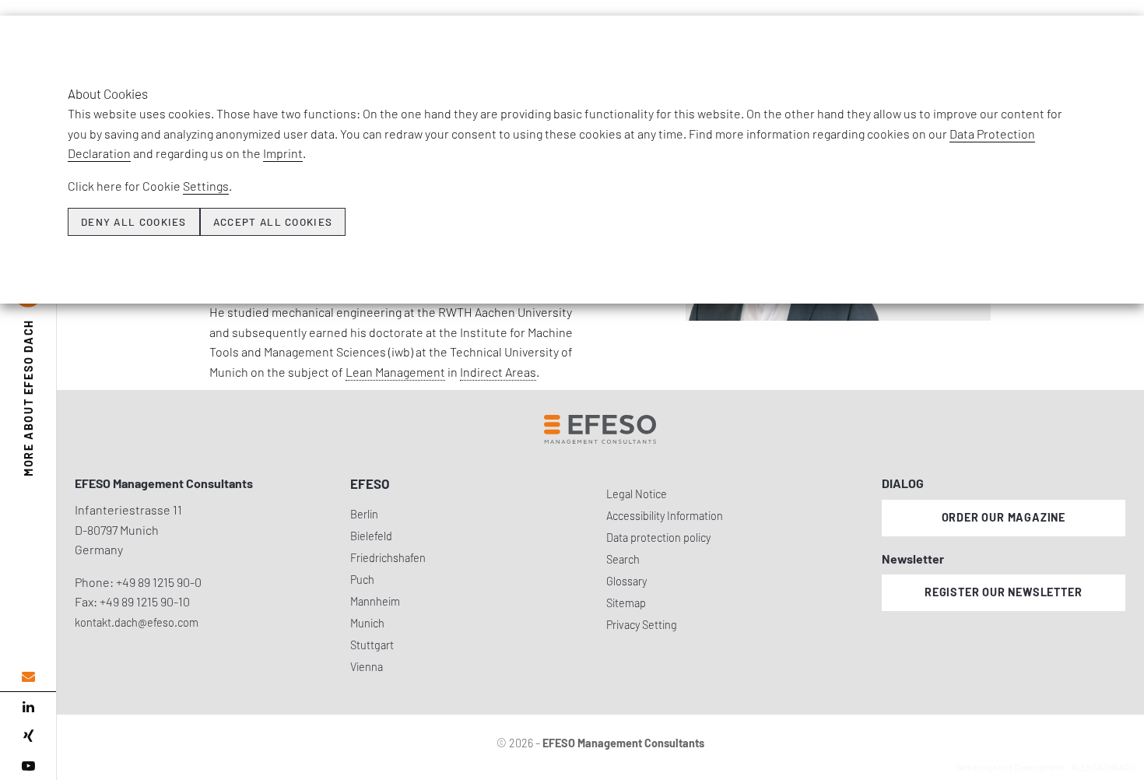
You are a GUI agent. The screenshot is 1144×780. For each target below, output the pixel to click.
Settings (206, 185)
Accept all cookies (272, 222)
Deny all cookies (134, 222)
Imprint (283, 153)
